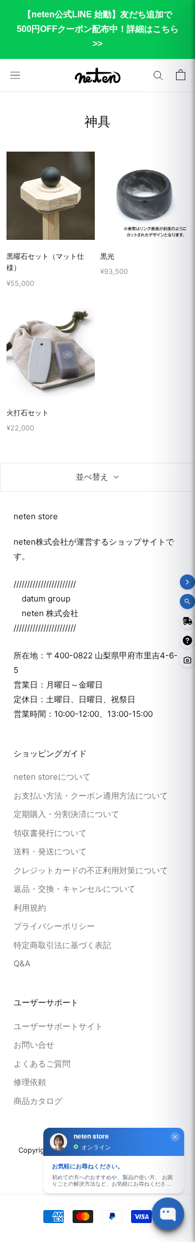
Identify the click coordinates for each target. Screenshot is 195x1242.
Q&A (22, 963)
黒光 (107, 256)
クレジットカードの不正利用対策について (91, 870)
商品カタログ (38, 1101)
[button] (158, 75)
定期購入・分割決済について (66, 814)
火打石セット (27, 412)
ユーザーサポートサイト (58, 1026)
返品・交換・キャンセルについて (74, 889)
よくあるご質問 (42, 1063)
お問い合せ (34, 1045)
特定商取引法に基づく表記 (62, 945)
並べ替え (92, 477)
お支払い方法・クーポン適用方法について (91, 795)
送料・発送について (50, 851)
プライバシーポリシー (54, 926)
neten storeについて (52, 777)
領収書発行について (50, 833)
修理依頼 (30, 1082)
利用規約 (30, 908)
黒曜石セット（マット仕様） (45, 262)
